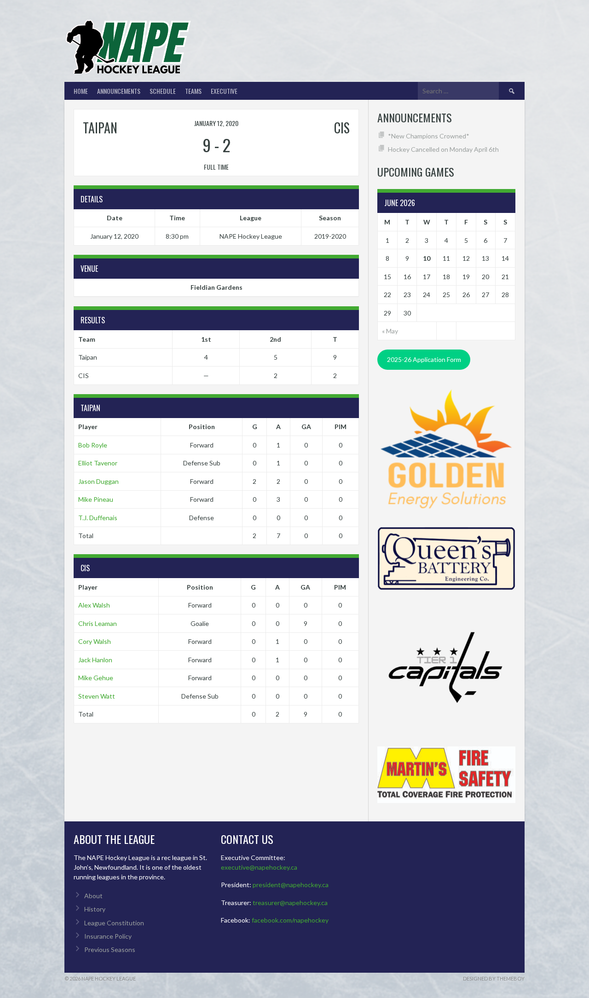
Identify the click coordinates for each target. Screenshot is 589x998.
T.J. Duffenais (97, 518)
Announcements (118, 91)
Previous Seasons (109, 949)
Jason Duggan (98, 481)
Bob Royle (92, 445)
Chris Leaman (97, 623)
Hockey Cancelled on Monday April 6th (443, 149)
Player (88, 426)
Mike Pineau (95, 499)
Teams (193, 91)
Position (202, 426)
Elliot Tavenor (97, 463)
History (94, 909)
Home (81, 91)
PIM (340, 426)
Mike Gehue (95, 678)
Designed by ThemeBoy (494, 978)
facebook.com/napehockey (290, 920)
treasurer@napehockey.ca (290, 902)
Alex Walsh (94, 605)
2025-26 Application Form (424, 359)
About (93, 896)
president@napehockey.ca (291, 885)
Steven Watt (96, 696)
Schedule (163, 91)
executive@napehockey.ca (259, 867)
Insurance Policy (108, 936)
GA (306, 426)
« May (390, 331)
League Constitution (114, 923)
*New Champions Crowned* (428, 136)
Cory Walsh (94, 641)
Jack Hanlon (95, 660)
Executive (224, 91)
